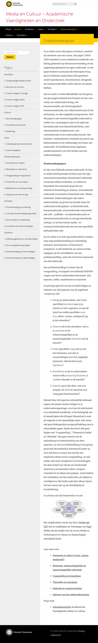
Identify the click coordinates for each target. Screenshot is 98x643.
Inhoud (17, 29)
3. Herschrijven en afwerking (17, 220)
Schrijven (52, 29)
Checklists (21, 35)
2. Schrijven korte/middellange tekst (20, 213)
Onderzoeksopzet (68, 29)
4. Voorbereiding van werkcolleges (19, 258)
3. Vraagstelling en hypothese (17, 175)
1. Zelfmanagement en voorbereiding (21, 239)
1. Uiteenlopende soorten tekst (18, 144)
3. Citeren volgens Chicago (16, 93)
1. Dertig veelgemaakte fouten (17, 80)
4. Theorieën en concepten (16, 182)
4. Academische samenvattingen (18, 226)
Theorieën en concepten (65, 582)
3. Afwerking (9, 131)
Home (8, 29)
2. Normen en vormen (14, 87)
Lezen (41, 29)
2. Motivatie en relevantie (15, 169)
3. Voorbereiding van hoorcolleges (19, 251)
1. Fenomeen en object (14, 163)
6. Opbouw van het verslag (16, 194)
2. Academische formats (15, 125)
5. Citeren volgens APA (14, 106)
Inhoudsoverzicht (62, 607)
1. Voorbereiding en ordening (17, 207)
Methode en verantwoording (67, 588)
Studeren (29, 29)
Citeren (9, 35)
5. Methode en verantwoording (18, 188)
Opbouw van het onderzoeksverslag (71, 594)
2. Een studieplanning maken (17, 245)
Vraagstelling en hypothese (67, 576)
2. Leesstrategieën (12, 150)
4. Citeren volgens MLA (14, 99)
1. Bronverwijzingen (13, 118)
